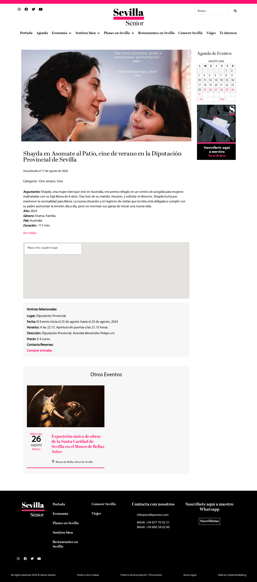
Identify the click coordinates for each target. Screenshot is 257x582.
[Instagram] (20, 560)
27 (216, 89)
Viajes (96, 514)
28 (221, 89)
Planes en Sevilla (66, 523)
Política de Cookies (88, 575)
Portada (59, 504)
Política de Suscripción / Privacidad (141, 575)
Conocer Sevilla (104, 504)
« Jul (200, 99)
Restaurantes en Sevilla (65, 544)
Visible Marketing (236, 575)
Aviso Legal (189, 575)
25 (205, 89)
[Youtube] (41, 560)
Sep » (223, 99)
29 (227, 89)
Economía (60, 514)
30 (232, 89)
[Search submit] (235, 11)
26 (210, 89)
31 (199, 94)
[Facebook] (27, 560)
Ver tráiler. (30, 233)
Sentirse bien (63, 533)
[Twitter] (34, 560)
